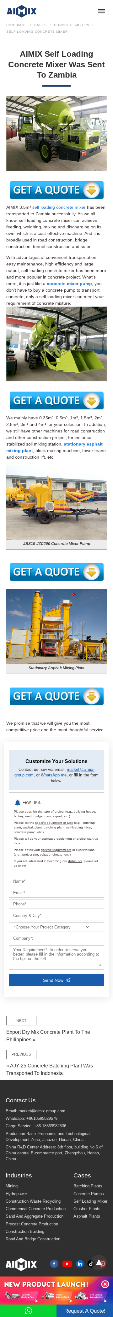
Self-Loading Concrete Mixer (37, 31)
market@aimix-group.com (42, 1111)
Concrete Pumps (88, 1194)
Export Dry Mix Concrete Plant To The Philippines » (48, 1030)
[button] (105, 1284)
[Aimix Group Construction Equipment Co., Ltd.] (22, 11)
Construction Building (25, 1231)
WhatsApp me (54, 775)
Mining (12, 1186)
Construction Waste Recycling (33, 1201)
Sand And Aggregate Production (34, 1216)
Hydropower (16, 1194)
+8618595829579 (41, 1118)
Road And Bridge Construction (33, 1239)
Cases (40, 25)
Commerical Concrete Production (36, 1209)
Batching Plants (87, 1186)
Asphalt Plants (86, 1216)
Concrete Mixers (71, 25)
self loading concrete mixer (59, 207)
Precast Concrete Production (32, 1224)
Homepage (16, 25)
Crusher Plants (86, 1209)
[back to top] (99, 1262)
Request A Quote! (84, 1311)
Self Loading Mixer (90, 1201)
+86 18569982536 (50, 1126)
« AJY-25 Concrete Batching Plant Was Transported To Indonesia (49, 1064)
